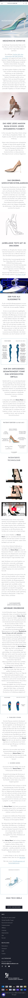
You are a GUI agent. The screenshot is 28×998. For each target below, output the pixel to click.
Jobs (3, 935)
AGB (3, 951)
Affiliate (4, 927)
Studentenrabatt (6, 925)
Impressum (4, 948)
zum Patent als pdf (20, 274)
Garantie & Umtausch (7, 922)
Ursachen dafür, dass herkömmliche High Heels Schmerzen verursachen (12, 56)
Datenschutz (5, 946)
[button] (3, 995)
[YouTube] (9, 966)
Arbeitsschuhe (5, 932)
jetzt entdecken (14, 907)
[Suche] (23, 3)
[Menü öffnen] (2, 3)
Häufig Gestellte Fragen (8, 920)
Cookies (3, 953)
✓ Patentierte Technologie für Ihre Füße (14, 0)
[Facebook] (2, 966)
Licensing (4, 930)
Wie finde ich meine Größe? (8, 917)
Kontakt (4, 938)
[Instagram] (5, 966)
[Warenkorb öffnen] (26, 3)
